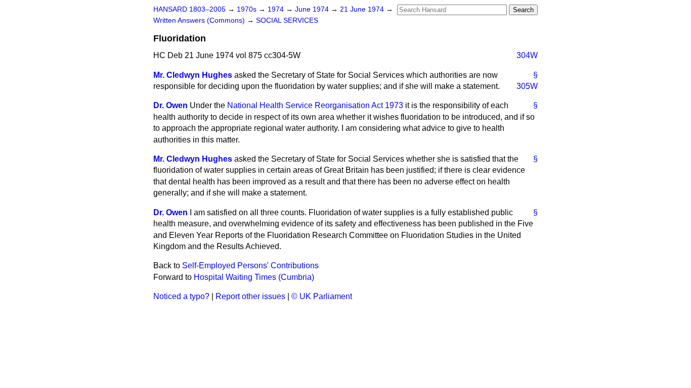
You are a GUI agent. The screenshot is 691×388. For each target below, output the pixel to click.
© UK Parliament (321, 296)
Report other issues (250, 296)
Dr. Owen (170, 105)
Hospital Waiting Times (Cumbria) (254, 277)
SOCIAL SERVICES (287, 20)
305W (527, 86)
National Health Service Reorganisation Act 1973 (315, 105)
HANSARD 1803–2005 (189, 9)
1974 (277, 9)
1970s (247, 9)
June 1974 (313, 9)
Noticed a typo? (181, 296)
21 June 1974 (363, 9)
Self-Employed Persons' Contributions (250, 265)
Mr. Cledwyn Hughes (192, 75)
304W (527, 55)
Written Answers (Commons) (200, 20)
